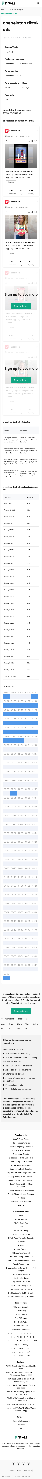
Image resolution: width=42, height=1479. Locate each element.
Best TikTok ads (21, 1318)
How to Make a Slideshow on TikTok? (21, 1404)
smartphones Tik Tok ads (14, 1073)
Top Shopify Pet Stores (21, 1281)
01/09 (13, 1355)
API (21, 1428)
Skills (21, 1226)
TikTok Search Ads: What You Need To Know (21, 1367)
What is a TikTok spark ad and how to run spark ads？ (21, 1399)
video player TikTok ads (13, 1049)
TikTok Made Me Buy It (21, 1274)
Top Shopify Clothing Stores (21, 1289)
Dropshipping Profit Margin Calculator (21, 1172)
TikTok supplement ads (13, 1084)
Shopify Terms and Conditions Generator (21, 1185)
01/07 (29, 1355)
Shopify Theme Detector (21, 1150)
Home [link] (3, 9)
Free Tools (21, 1198)
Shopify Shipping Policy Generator (21, 1194)
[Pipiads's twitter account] (18, 1463)
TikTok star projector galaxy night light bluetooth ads (19, 1079)
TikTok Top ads (21, 1314)
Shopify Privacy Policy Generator (21, 1176)
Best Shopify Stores (21, 1278)
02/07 (13, 1348)
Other (34, 1340)
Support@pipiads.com (21, 1421)
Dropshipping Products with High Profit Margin (21, 1269)
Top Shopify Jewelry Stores (21, 1285)
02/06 (21, 1348)
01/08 (21, 1355)
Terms (19, 1470)
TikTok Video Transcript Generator (21, 1238)
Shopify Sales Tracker (21, 1139)
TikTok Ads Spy (21, 1219)
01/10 (29, 1352)
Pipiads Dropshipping (21, 1264)
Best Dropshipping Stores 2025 (21, 1256)
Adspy (21, 1215)
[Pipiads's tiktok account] (23, 1463)
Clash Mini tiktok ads (21, 1023)
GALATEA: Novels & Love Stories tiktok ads (37, 1028)
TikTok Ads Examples (21, 1307)
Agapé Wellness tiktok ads (5, 1023)
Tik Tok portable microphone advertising (20, 1057)
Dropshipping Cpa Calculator (21, 1161)
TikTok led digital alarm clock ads (17, 1088)
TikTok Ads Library (21, 1230)
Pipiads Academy (21, 1325)
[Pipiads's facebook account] (13, 1463)
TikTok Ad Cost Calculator (21, 1165)
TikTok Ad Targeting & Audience (21, 1146)
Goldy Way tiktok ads (37, 1023)
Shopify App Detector (21, 1154)
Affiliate (21, 1205)
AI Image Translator (21, 1249)
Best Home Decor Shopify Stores (21, 1296)
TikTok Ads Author (21, 1322)
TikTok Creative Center (21, 1234)
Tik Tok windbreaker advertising (16, 1053)
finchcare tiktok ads (13, 1023)
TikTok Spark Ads (21, 1223)
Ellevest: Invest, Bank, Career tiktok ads (13, 1028)
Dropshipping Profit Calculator (21, 1169)
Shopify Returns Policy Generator (21, 1190)
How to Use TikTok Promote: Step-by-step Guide (21, 1386)
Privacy (12, 1470)
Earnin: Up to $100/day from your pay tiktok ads (21, 1028)
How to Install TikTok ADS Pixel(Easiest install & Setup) (21, 1409)
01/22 (29, 1348)
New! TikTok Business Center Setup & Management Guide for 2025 (21, 1373)
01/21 (13, 1352)
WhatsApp (21, 1424)
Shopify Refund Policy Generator (21, 1180)
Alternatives (21, 1241)
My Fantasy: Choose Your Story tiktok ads (5, 1028)
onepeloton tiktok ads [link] (9, 13)
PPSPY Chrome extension (21, 1201)
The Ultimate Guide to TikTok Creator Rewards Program (21, 1380)
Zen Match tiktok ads (29, 1028)
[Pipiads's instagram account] (28, 1463)
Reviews (21, 1245)
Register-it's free (21, 305)
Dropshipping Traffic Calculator (21, 1158)
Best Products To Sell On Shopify (21, 1293)
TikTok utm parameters (21, 1143)
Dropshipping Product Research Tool (21, 1260)
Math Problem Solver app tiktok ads (29, 1023)
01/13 (21, 1352)
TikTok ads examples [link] (16, 9)
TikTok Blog (21, 1310)
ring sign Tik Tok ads (12, 1061)
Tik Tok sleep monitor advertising (17, 1069)
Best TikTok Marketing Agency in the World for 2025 (21, 1392)
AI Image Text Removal (21, 1253)
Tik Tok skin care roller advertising (17, 1065)
